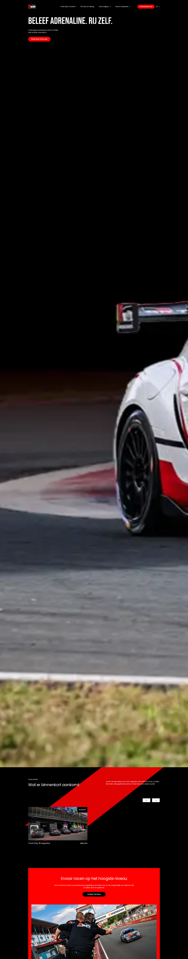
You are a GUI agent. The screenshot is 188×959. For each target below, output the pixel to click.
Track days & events (67, 7)
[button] (146, 800)
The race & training (87, 7)
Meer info (83, 843)
